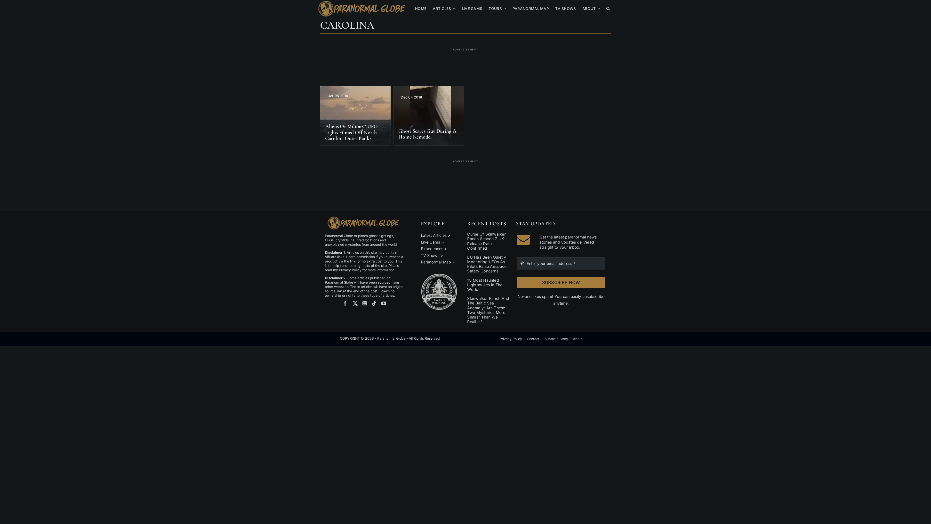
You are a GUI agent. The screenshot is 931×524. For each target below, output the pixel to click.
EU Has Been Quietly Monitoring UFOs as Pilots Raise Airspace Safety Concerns (486, 264)
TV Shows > (432, 255)
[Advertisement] (465, 64)
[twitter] (355, 303)
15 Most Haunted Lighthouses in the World (484, 285)
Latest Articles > (436, 235)
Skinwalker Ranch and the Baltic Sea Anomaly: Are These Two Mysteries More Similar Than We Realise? (488, 310)
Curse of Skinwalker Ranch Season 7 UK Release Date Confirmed (486, 241)
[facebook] (345, 303)
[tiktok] (374, 303)
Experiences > (434, 248)
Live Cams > (432, 242)
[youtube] (383, 303)
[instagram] (364, 303)
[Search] (608, 9)
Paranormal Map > (438, 262)
